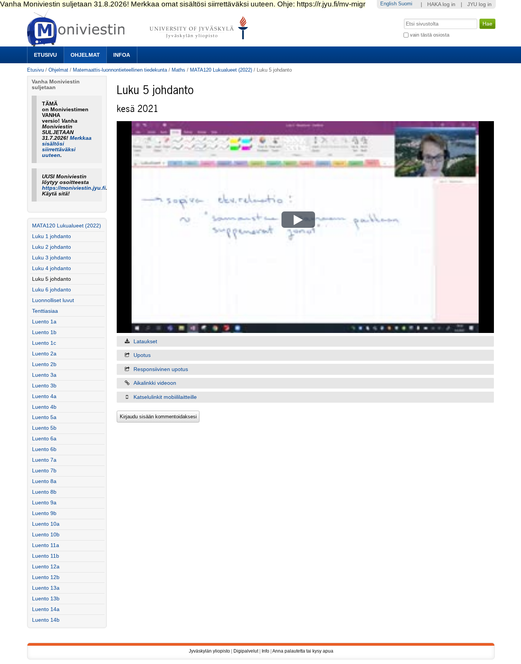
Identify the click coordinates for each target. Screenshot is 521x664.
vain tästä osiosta (429, 35)
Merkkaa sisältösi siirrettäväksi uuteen (67, 146)
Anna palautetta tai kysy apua (302, 651)
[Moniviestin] (139, 43)
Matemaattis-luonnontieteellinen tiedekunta (120, 70)
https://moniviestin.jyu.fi (74, 188)
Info (265, 651)
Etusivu (45, 55)
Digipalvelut (245, 651)
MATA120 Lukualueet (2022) (221, 70)
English (388, 3)
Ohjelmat (85, 55)
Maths (178, 70)
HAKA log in (441, 4)
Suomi (405, 3)
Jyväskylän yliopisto (209, 651)
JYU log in (479, 4)
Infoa (121, 55)
